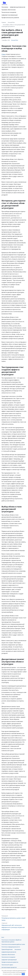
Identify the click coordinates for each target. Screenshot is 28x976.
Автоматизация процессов (9, 967)
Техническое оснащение (9, 12)
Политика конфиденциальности (11, 947)
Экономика (5, 7)
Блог (3, 937)
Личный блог (11, 22)
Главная (4, 22)
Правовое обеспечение (9, 10)
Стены (4, 54)
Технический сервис (7, 964)
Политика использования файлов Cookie (13, 944)
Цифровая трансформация (10, 15)
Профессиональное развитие (10, 17)
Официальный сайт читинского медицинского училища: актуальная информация (13, 926)
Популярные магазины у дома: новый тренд (13, 918)
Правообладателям (7, 949)
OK (23, 974)
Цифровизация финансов (17, 7)
